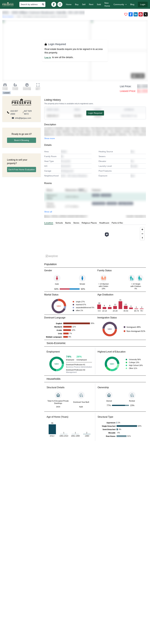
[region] (95, 242)
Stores (76, 223)
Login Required (95, 113)
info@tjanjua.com (23, 118)
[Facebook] (53, 4)
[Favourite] (125, 14)
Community (119, 4)
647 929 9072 (28, 112)
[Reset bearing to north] (142, 238)
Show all (48, 212)
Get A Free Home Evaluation (21, 169)
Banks (68, 223)
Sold (99, 4)
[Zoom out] (142, 234)
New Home (107, 4)
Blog (132, 4)
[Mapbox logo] (51, 256)
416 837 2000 (14, 112)
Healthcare (104, 223)
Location (48, 223)
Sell (83, 4)
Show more (49, 138)
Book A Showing (21, 140)
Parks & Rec (117, 223)
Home (68, 4)
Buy (77, 4)
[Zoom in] (142, 229)
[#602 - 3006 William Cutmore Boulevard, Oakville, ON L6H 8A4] (107, 234)
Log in (48, 57)
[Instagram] (59, 4)
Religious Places (89, 223)
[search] (43, 4)
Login (142, 4)
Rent (91, 4)
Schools (59, 223)
